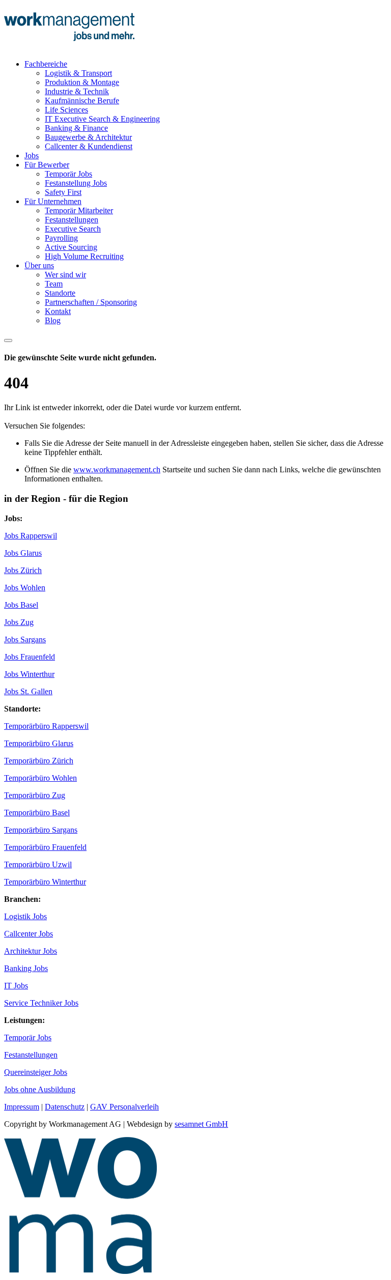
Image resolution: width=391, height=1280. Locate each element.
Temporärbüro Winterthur (45, 881)
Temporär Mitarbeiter (79, 210)
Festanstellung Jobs (76, 183)
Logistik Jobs (25, 916)
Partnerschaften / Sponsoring (91, 302)
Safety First (63, 192)
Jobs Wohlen (24, 587)
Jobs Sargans (25, 639)
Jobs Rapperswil (30, 535)
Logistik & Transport (78, 73)
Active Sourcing (71, 247)
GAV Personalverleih (124, 1106)
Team (54, 283)
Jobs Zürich (23, 570)
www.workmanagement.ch (116, 469)
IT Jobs (16, 985)
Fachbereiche (45, 64)
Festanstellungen (71, 219)
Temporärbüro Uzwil (38, 864)
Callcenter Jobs (28, 933)
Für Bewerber (46, 164)
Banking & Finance (76, 128)
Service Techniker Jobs (41, 1003)
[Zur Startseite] (69, 46)
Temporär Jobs (68, 173)
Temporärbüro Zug (34, 795)
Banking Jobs (26, 968)
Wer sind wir (65, 274)
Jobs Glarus (23, 553)
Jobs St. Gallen (28, 691)
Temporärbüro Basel (37, 812)
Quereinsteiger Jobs (35, 1072)
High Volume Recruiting (84, 256)
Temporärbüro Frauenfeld (45, 847)
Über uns (39, 265)
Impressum (21, 1106)
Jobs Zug (19, 622)
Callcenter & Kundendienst (88, 146)
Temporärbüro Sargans (40, 830)
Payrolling (61, 238)
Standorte (60, 293)
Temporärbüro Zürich (38, 760)
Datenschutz (65, 1106)
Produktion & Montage (82, 82)
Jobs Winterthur (29, 674)
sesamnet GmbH (201, 1124)
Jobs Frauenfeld (29, 656)
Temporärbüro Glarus (38, 743)
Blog (53, 320)
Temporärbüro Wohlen (40, 778)
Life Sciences (66, 109)
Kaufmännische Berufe (82, 100)
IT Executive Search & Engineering (102, 119)
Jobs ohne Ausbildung (39, 1089)
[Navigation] (8, 340)
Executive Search (73, 228)
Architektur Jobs (30, 951)
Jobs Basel (21, 605)
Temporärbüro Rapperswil (46, 726)
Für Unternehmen (52, 201)
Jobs (31, 155)
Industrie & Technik (77, 91)
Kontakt (58, 311)
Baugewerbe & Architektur (88, 137)
